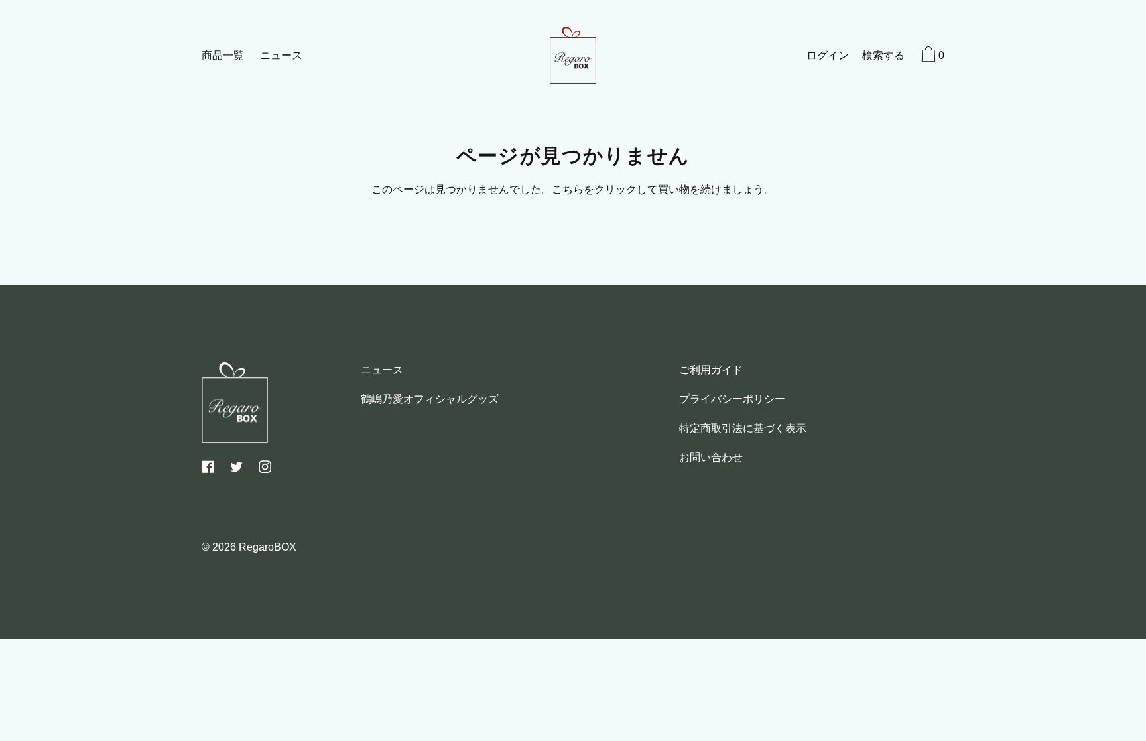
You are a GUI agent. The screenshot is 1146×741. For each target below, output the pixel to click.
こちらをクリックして (605, 189)
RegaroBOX (267, 547)
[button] (883, 57)
